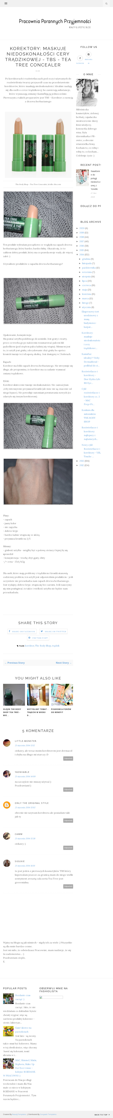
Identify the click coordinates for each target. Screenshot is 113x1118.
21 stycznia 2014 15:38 (25, 838)
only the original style (32, 803)
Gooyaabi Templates (48, 1114)
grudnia (86, 259)
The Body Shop (43, 645)
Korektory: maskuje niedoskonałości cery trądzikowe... (91, 340)
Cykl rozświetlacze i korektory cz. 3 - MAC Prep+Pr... (91, 396)
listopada (87, 263)
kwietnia (86, 294)
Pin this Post (40, 638)
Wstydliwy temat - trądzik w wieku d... (37, 712)
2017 (81, 241)
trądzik (55, 645)
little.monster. (26, 741)
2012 (81, 465)
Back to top (101, 1115)
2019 (81, 232)
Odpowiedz (68, 758)
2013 (81, 460)
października (89, 267)
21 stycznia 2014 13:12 (25, 745)
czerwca (86, 285)
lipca (84, 281)
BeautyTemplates (19, 1114)
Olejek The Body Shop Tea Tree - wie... (12, 712)
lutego (85, 302)
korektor (29, 645)
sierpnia (86, 276)
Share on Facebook (23, 631)
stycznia (86, 307)
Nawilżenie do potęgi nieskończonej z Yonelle (95, 180)
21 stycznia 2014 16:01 (25, 865)
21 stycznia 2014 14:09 (25, 776)
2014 (81, 254)
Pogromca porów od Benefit (61, 711)
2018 (81, 237)
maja (84, 289)
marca (85, 298)
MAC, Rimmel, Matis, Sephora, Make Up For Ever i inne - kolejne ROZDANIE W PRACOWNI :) (20, 1068)
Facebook (80, 63)
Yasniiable (22, 772)
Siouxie (20, 861)
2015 (81, 250)
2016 (81, 245)
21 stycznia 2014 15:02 (25, 807)
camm (19, 834)
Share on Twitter (55, 631)
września (87, 272)
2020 (81, 228)
